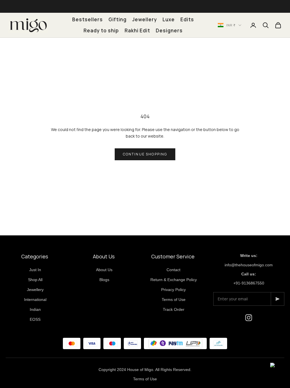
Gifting (117, 19)
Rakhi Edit (137, 30)
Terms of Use (173, 299)
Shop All (35, 279)
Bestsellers (87, 19)
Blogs (104, 279)
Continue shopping (145, 154)
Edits (187, 19)
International (35, 299)
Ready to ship (101, 30)
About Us (104, 269)
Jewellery (144, 19)
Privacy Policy (173, 289)
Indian (35, 309)
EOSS (35, 319)
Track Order (173, 309)
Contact (173, 269)
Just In (35, 269)
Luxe (169, 19)
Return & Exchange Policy (173, 279)
